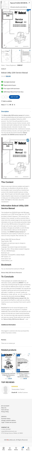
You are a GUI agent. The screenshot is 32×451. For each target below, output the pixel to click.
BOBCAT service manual (16, 231)
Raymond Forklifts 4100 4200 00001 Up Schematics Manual (19, 3)
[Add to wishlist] (13, 355)
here (9, 199)
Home (3, 65)
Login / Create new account (8, 422)
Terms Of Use (5, 409)
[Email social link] (10, 105)
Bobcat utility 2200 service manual (13, 115)
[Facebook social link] (6, 105)
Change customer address (8, 420)
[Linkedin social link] (14, 105)
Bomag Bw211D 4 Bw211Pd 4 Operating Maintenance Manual (8, 375)
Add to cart (14, 97)
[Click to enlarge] (4, 45)
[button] (3, 370)
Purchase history (5, 418)
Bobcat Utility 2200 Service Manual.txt (11, 272)
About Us (3, 407)
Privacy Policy (5, 411)
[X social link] (8, 105)
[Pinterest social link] (12, 105)
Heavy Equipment (11, 65)
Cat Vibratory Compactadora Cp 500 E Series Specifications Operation (24, 375)
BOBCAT (20, 65)
